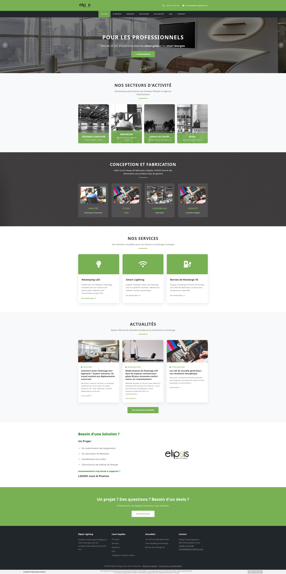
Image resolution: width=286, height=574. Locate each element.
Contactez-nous (143, 513)
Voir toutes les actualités (143, 410)
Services (130, 14)
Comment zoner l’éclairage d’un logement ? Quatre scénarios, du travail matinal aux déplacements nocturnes (98, 375)
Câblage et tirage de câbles (123, 555)
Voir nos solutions (143, 58)
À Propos (117, 14)
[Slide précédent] (5, 45)
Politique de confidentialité (170, 566)
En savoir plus (88, 298)
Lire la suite (85, 396)
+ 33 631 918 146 (172, 5)
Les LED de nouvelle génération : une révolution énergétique (186, 372)
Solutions (144, 14)
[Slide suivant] (281, 45)
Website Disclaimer (255, 572)
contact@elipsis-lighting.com (197, 5)
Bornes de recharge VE (155, 547)
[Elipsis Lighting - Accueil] (85, 7)
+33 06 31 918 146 (186, 546)
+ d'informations (143, 54)
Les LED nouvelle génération (157, 539)
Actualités (159, 14)
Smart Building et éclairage (156, 543)
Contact (181, 14)
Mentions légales (150, 566)
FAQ (170, 14)
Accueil (104, 14)
